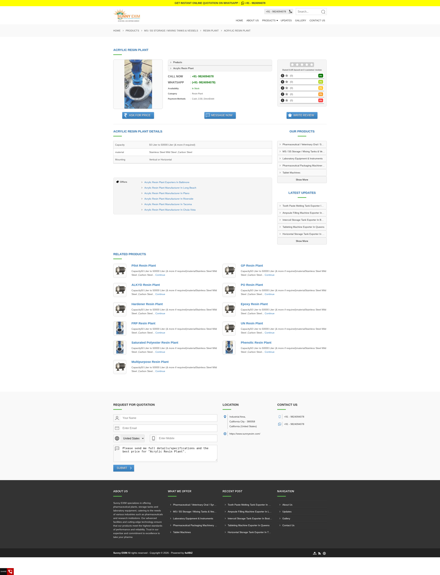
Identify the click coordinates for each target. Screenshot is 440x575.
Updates (286, 20)
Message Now (221, 115)
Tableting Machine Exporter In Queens (303, 227)
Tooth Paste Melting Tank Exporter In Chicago (305, 205)
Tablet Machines (291, 172)
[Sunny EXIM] (173, 15)
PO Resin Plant (252, 285)
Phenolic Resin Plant (256, 342)
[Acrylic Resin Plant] (138, 84)
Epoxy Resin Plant (254, 304)
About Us (252, 20)
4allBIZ (189, 552)
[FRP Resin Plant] (119, 328)
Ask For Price (140, 115)
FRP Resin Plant (143, 323)
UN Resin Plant (252, 323)
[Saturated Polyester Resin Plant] (119, 348)
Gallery (300, 20)
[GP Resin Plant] (229, 271)
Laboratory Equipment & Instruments (303, 158)
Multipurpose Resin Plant (150, 362)
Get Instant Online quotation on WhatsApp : (220, 3)
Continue (160, 274)
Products (269, 20)
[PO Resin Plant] (229, 290)
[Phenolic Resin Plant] (229, 348)
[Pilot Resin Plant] (119, 271)
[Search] (323, 11)
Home (239, 20)
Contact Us (317, 20)
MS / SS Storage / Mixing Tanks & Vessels (171, 30)
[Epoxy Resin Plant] (229, 309)
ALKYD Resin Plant (145, 285)
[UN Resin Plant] (229, 328)
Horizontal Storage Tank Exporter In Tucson (305, 234)
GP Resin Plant (252, 265)
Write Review (303, 115)
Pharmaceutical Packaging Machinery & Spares (305, 165)
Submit (122, 468)
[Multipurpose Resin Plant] (119, 367)
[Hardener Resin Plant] (119, 309)
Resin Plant (211, 30)
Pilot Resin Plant (143, 265)
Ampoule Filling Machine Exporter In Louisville (305, 212)
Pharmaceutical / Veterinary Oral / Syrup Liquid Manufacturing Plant (305, 144)
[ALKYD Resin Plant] (119, 290)
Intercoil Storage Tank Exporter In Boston (305, 219)
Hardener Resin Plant (147, 304)
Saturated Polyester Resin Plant (154, 342)
